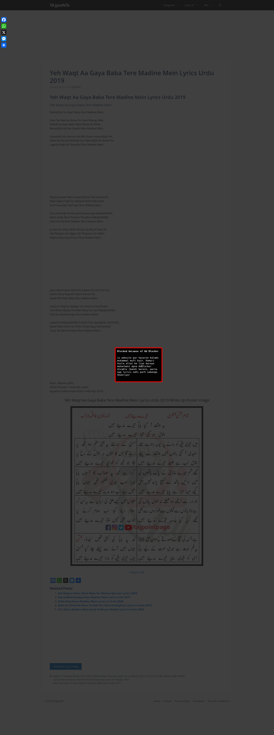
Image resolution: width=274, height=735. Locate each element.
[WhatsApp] (4, 26)
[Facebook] (4, 20)
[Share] (4, 45)
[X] (4, 32)
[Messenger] (4, 39)
